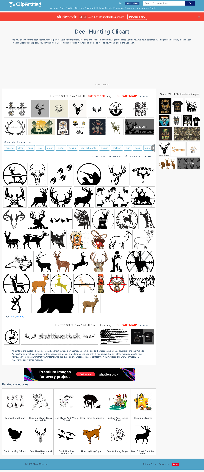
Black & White (67, 8)
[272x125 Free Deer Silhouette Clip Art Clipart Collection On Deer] (55, 305)
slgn (128, 148)
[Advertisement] (102, 65)
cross (50, 148)
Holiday (100, 8)
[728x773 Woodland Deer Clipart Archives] (90, 305)
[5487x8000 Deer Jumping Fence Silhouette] (43, 263)
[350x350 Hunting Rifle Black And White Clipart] (103, 220)
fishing (72, 148)
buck (30, 148)
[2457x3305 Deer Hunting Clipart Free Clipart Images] (99, 263)
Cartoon (79, 8)
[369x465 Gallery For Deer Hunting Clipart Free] (40, 284)
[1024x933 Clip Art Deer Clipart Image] (120, 241)
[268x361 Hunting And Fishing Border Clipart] (82, 220)
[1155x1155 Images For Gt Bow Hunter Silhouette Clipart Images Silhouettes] (143, 175)
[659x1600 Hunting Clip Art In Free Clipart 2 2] (100, 284)
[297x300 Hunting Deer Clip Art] (84, 284)
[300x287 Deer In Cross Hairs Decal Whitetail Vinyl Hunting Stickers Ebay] (143, 198)
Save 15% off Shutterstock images (179, 94)
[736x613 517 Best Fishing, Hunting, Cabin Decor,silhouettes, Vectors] (36, 241)
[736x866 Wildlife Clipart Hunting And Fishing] (38, 198)
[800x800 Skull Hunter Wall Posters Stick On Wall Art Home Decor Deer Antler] (14, 198)
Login (121, 3)
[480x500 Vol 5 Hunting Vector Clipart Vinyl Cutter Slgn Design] (61, 198)
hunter (61, 148)
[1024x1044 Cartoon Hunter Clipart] (78, 241)
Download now (137, 16)
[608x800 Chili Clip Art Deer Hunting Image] (99, 241)
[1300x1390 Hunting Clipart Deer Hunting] (117, 284)
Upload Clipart (132, 3)
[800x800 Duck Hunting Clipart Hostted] (61, 220)
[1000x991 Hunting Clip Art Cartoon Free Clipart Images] (127, 220)
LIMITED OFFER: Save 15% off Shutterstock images (84, 325)
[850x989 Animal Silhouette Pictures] (84, 198)
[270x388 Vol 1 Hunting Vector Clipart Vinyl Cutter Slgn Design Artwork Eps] (147, 220)
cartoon (117, 148)
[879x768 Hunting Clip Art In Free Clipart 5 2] (89, 175)
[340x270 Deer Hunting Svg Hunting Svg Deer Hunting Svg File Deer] (140, 263)
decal (137, 148)
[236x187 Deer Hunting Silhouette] (16, 305)
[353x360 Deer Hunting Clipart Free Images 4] (38, 220)
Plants (153, 8)
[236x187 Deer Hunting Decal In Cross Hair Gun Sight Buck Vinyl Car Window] (18, 263)
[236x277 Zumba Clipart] (12, 241)
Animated (90, 8)
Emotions (130, 8)
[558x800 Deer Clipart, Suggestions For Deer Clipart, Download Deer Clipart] (61, 263)
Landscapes (142, 8)
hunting (10, 148)
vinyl (40, 148)
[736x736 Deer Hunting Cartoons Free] (15, 175)
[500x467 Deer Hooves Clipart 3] (60, 175)
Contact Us (164, 464)
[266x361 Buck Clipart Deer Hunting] (58, 241)
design (104, 148)
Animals (54, 8)
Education (118, 8)
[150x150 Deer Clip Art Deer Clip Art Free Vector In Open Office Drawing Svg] (144, 240)
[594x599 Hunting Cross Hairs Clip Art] (61, 284)
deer (20, 148)
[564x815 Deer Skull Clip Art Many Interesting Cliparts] (37, 175)
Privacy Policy (149, 464)
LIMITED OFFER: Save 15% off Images (82, 96)
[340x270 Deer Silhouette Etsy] (16, 285)
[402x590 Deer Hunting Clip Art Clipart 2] (80, 263)
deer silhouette (88, 148)
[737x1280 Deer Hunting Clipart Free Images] (116, 263)
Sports (108, 8)
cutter (148, 148)
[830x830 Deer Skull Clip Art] (14, 220)
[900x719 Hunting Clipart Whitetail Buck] (142, 284)
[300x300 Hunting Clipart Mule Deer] (117, 175)
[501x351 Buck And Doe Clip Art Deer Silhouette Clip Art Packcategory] (112, 198)
